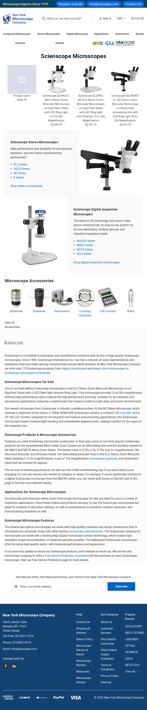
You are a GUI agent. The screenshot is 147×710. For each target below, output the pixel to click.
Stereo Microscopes (48, 33)
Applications (101, 33)
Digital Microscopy (77, 33)
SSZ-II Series (22, 169)
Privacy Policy (109, 676)
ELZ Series (20, 164)
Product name (21, 95)
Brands (140, 33)
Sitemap (106, 682)
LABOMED (131, 639)
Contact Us (133, 4)
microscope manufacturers (86, 531)
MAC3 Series (85, 245)
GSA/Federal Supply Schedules (109, 654)
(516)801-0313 (21, 642)
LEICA (129, 658)
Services (20, 43)
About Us (106, 622)
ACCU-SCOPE (133, 626)
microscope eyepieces (103, 458)
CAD (120, 18)
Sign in (107, 18)
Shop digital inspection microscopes (96, 262)
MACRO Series (86, 241)
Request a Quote (71, 4)
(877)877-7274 (24, 636)
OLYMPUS (131, 652)
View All (130, 671)
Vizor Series (84, 253)
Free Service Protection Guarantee (66, 555)
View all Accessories (12, 325)
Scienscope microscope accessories (27, 373)
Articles (59, 43)
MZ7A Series (85, 249)
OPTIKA (130, 645)
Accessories (122, 33)
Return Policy (84, 639)
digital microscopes (74, 368)
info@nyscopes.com (104, 4)
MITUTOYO (132, 665)
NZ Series (20, 173)
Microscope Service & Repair (83, 650)
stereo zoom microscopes (109, 368)
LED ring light (122, 413)
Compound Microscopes (17, 33)
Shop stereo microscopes (26, 186)
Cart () (139, 18)
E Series (19, 177)
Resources (82, 671)
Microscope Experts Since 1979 (25, 4)
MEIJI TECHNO (134, 633)
